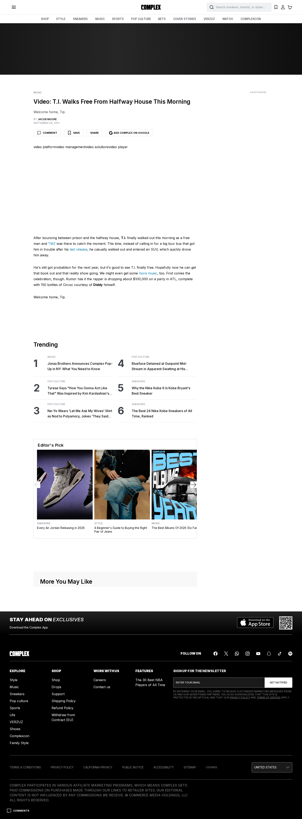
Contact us (101, 687)
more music (148, 273)
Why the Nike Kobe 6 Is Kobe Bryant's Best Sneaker (161, 390)
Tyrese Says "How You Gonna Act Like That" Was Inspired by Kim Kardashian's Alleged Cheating (78, 391)
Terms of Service (268, 697)
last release (78, 249)
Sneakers (138, 381)
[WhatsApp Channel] (237, 654)
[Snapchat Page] (269, 654)
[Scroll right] (193, 484)
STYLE (60, 19)
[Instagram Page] (248, 654)
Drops (56, 687)
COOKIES (211, 767)
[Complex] (151, 7)
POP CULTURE (141, 19)
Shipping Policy (64, 701)
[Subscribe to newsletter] (278, 682)
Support (58, 694)
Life (12, 715)
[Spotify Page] (290, 654)
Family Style (19, 743)
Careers (99, 680)
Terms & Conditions (25, 767)
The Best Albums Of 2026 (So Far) (175, 528)
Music (37, 92)
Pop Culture (56, 381)
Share (94, 132)
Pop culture (19, 701)
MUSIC (100, 19)
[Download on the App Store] (255, 623)
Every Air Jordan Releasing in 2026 (61, 528)
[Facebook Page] (215, 654)
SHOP (45, 19)
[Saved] (275, 7)
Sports (15, 708)
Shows (15, 729)
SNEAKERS (80, 19)
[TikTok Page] (280, 654)
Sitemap (190, 767)
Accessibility (163, 767)
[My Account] (282, 7)
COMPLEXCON (251, 19)
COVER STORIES (184, 19)
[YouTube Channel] (258, 654)
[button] (272, 767)
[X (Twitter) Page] (226, 654)
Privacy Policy (240, 697)
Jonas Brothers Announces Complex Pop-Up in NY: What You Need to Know (80, 366)
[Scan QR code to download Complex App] (285, 623)
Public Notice (133, 767)
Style (98, 523)
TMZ (51, 244)
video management (70, 147)
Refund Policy (62, 708)
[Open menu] (14, 7)
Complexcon (19, 736)
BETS (162, 19)
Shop (56, 680)
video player (118, 147)
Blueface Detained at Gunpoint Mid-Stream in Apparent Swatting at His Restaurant (159, 366)
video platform (44, 147)
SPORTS (118, 19)
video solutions (97, 147)
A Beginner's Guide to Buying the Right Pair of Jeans (120, 529)
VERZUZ (209, 19)
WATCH (227, 19)
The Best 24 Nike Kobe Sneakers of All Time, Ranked (162, 413)
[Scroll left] (37, 484)
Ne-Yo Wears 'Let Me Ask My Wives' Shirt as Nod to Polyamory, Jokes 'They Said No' (79, 414)
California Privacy (97, 767)
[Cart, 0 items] (289, 7)
